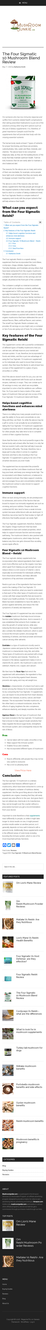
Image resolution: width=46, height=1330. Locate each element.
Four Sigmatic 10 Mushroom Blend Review (26, 853)
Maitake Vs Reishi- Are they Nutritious (27, 921)
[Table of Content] (40, 222)
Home (4, 1284)
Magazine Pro (26, 1319)
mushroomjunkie (24, 25)
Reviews (14, 850)
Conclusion (9, 251)
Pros (14, 243)
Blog (4, 1166)
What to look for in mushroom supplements (29, 1030)
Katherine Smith (14, 254)
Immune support (15, 238)
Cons (14, 246)
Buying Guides (8, 1170)
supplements (35, 816)
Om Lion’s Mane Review (28, 883)
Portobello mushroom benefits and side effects (29, 1085)
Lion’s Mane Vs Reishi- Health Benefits (27, 939)
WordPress (25, 1322)
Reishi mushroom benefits (30, 1121)
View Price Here (18, 248)
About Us (5, 1303)
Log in (32, 1322)
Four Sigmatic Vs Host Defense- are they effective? (27, 959)
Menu (24, 3)
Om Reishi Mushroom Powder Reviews (29, 904)
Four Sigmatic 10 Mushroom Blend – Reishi (24, 241)
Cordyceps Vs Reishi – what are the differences (29, 1012)
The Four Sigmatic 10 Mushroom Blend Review (26, 995)
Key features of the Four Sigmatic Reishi (20, 231)
